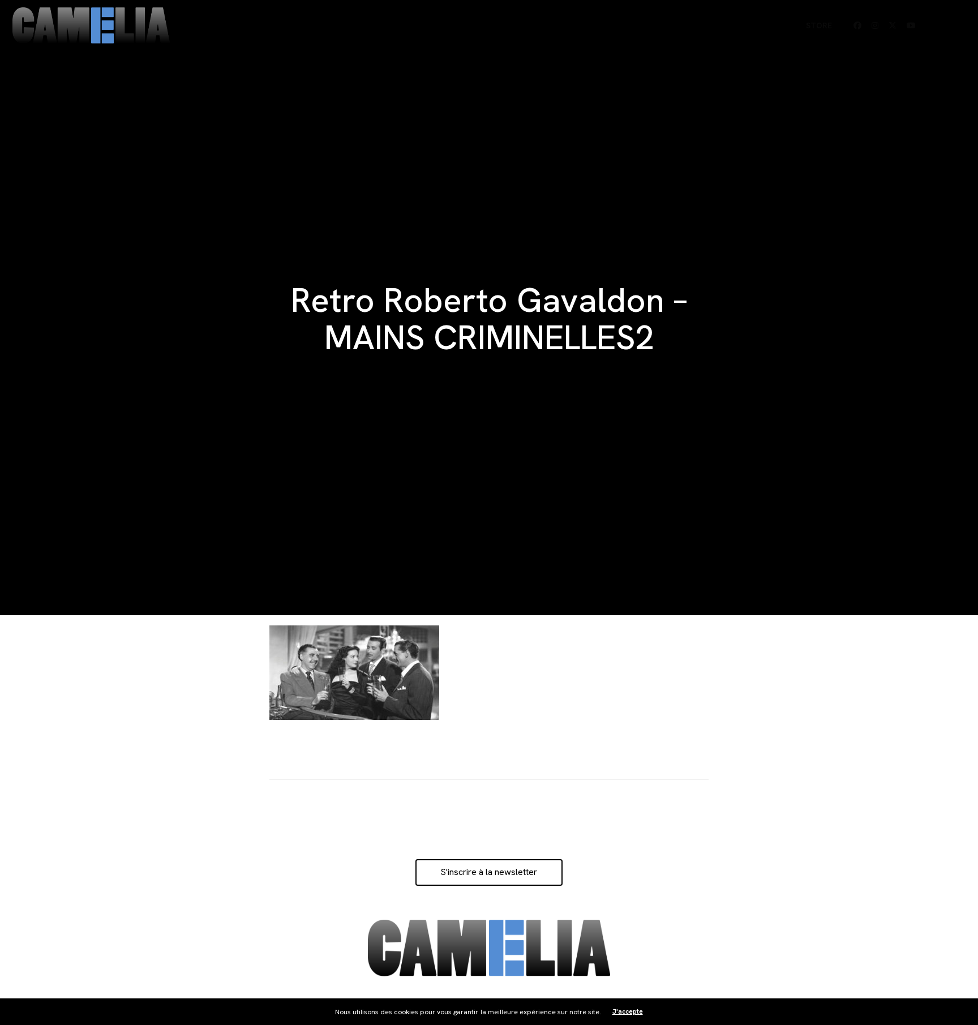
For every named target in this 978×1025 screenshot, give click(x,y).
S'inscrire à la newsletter (488, 872)
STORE (819, 25)
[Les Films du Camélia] (91, 25)
